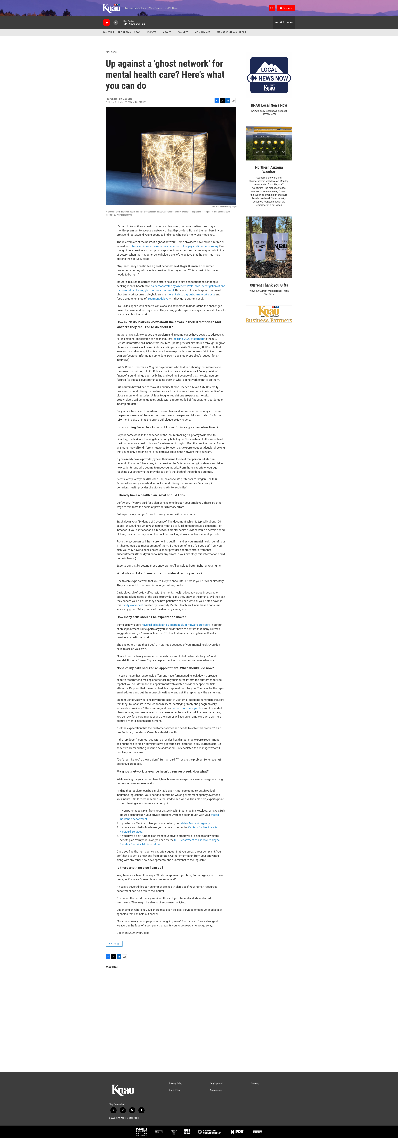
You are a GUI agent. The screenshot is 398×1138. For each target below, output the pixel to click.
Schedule (109, 32)
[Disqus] (199, 1030)
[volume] (115, 22)
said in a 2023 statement (189, 338)
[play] (106, 22)
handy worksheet (132, 605)
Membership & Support (231, 32)
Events (151, 32)
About (167, 32)
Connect (183, 32)
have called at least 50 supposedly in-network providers (176, 624)
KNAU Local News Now (269, 105)
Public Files (174, 1090)
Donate (287, 8)
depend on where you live (187, 708)
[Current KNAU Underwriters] (269, 314)
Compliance (202, 32)
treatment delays (157, 298)
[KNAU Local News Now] (269, 75)
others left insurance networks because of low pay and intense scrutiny (174, 246)
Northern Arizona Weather (269, 169)
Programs (124, 32)
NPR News (111, 51)
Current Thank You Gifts (269, 285)
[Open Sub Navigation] (143, 32)
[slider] (120, 22)
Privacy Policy (176, 1083)
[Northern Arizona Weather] (269, 143)
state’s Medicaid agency (195, 823)
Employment (216, 1083)
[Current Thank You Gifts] (269, 247)
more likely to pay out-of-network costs (191, 294)
